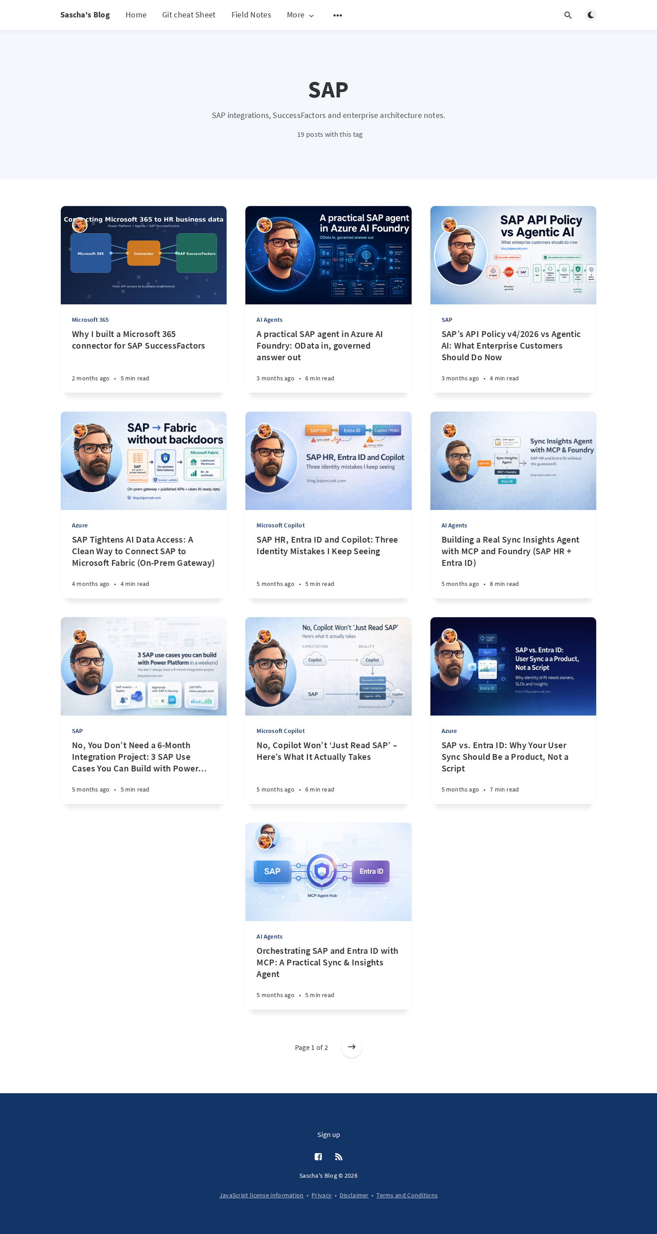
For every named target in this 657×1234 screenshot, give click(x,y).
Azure (80, 525)
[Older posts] (351, 1047)
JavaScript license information (261, 1195)
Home (136, 14)
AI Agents (269, 320)
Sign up (328, 1134)
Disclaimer (354, 1195)
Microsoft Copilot (280, 525)
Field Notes (251, 14)
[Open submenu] (338, 15)
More (295, 15)
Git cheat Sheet (189, 14)
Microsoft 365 (90, 320)
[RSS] (338, 1157)
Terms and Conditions (407, 1195)
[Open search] (568, 15)
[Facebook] (318, 1157)
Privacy (322, 1195)
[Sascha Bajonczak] (80, 225)
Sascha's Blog (85, 14)
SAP (447, 320)
